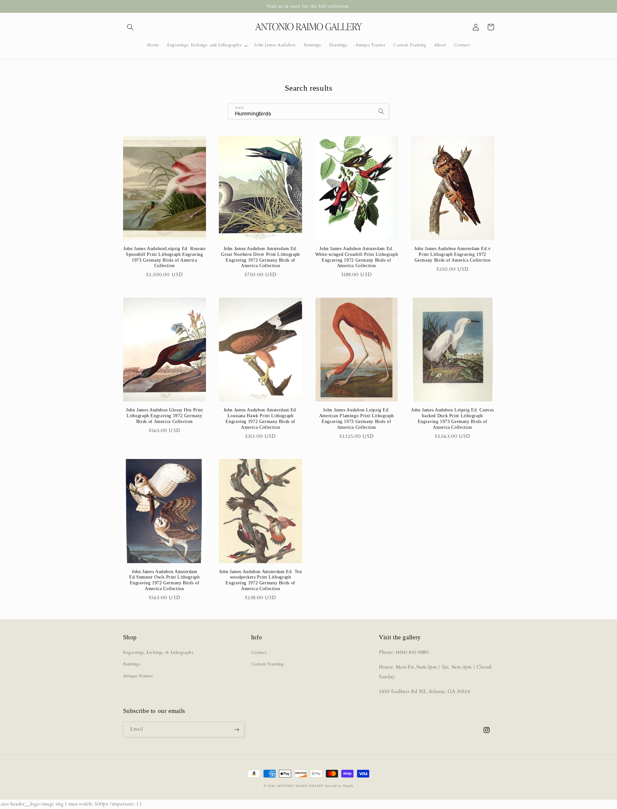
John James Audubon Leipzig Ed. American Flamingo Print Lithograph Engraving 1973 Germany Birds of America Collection (356, 418)
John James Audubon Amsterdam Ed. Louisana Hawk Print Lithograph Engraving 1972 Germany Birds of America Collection (261, 418)
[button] (130, 27)
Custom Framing (267, 664)
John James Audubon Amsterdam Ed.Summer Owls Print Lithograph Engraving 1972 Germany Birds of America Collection (164, 580)
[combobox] (308, 111)
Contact (258, 652)
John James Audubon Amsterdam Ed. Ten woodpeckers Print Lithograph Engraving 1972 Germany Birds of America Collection (260, 580)
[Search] (381, 111)
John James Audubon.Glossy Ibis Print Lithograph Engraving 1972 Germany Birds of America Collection (164, 416)
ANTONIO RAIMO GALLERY (300, 786)
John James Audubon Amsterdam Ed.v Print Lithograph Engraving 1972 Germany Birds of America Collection (452, 254)
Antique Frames (138, 676)
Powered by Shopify (339, 786)
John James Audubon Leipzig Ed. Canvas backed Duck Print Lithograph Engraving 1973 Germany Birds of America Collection (452, 418)
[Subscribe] (236, 729)
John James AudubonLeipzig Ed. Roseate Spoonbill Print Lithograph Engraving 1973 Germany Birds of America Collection (164, 257)
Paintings (131, 664)
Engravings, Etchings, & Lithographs (158, 652)
